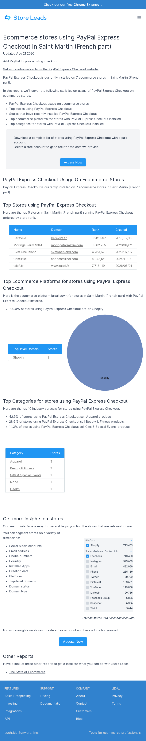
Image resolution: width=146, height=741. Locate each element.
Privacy (117, 696)
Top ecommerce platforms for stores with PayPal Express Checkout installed (65, 119)
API (7, 719)
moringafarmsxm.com (67, 245)
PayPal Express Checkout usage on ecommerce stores (49, 103)
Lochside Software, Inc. (22, 733)
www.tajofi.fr (60, 266)
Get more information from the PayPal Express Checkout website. (50, 69)
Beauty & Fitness (22, 468)
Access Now (73, 162)
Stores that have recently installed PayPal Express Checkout (53, 114)
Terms (116, 703)
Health (15, 489)
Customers (84, 711)
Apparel (16, 461)
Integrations (13, 711)
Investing (11, 703)
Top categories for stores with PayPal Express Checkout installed (56, 124)
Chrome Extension (87, 4)
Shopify (18, 357)
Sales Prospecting (18, 696)
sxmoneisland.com (64, 252)
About (80, 696)
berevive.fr (59, 238)
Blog (79, 719)
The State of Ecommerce (27, 672)
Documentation (51, 703)
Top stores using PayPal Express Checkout (40, 109)
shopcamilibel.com (64, 259)
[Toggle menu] (139, 17)
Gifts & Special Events (25, 475)
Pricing (45, 696)
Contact (81, 703)
